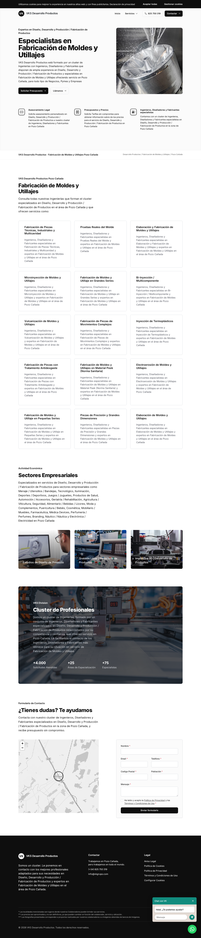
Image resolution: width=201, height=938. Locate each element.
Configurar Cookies (154, 880)
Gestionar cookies (173, 4)
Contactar (172, 13)
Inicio (117, 13)
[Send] (192, 917)
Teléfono (156, 758)
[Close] (193, 901)
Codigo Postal (128, 771)
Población (157, 771)
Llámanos (58, 90)
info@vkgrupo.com (98, 874)
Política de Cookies (154, 866)
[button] (58, 776)
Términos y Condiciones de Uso (139, 803)
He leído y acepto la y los (147, 802)
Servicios (129, 13)
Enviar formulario (149, 810)
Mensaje (126, 784)
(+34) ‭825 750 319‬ (97, 869)
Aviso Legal (150, 861)
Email (124, 758)
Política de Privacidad (154, 800)
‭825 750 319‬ (154, 13)
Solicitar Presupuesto (32, 90)
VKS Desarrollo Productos (41, 13)
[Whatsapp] (192, 929)
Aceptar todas (150, 4)
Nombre (125, 746)
